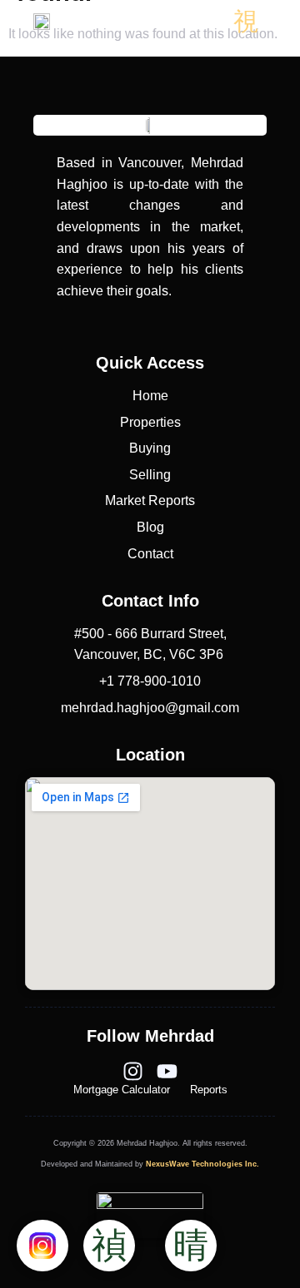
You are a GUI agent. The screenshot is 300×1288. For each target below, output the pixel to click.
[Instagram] (132, 1071)
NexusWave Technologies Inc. (202, 1164)
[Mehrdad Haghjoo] (41, 21)
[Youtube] (167, 1071)
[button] (245, 21)
